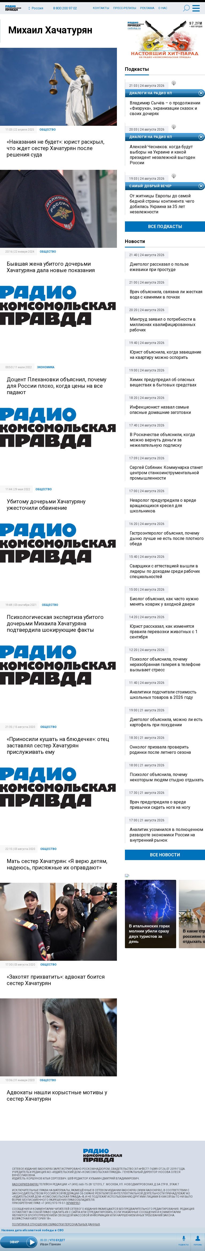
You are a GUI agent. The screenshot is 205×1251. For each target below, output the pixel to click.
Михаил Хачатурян (50, 30)
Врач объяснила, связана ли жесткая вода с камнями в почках (166, 294)
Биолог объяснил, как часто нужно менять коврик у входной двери (164, 601)
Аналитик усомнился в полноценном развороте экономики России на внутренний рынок (166, 835)
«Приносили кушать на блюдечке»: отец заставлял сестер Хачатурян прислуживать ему (58, 745)
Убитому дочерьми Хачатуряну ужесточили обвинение (46, 504)
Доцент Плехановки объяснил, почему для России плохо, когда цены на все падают (56, 385)
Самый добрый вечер (150, 186)
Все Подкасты (165, 226)
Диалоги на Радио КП (150, 93)
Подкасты (184, 1245)
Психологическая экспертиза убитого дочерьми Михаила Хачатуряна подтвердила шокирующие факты (55, 623)
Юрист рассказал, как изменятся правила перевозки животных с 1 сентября (164, 632)
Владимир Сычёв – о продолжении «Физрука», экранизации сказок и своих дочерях (165, 108)
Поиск (186, 8)
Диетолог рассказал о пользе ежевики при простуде (159, 267)
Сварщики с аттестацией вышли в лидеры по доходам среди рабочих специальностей (165, 571)
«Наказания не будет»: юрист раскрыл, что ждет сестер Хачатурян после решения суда (55, 148)
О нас (162, 8)
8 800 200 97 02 (65, 8)
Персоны (198, 1245)
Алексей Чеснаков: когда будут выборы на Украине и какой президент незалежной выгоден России (162, 154)
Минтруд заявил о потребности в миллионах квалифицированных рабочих (163, 324)
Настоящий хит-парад (165, 39)
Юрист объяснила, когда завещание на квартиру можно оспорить (165, 355)
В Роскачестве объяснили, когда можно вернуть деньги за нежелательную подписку (162, 440)
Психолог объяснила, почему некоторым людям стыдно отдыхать (167, 777)
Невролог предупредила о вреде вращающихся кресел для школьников (163, 505)
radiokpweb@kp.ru (25, 1184)
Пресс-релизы (124, 8)
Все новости (165, 854)
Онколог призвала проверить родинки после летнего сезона (160, 749)
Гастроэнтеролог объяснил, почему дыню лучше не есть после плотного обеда (167, 538)
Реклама (147, 8)
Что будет (57, 1240)
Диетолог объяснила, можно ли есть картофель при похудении (166, 722)
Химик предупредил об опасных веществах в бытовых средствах (163, 382)
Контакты (101, 8)
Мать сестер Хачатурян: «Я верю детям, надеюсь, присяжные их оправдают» (57, 864)
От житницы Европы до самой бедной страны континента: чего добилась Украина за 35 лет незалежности (162, 203)
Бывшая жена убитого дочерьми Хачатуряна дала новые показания (51, 267)
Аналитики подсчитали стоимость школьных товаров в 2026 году (163, 694)
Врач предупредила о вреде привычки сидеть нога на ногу (160, 804)
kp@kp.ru (73, 1203)
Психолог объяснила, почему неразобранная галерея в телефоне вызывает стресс (165, 664)
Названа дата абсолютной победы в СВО (32, 1230)
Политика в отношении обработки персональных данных (56, 1224)
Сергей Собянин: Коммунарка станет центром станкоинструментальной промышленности (166, 473)
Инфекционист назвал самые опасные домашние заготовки (160, 410)
